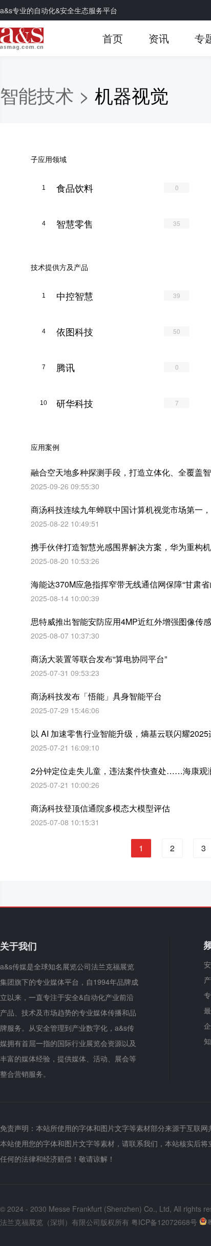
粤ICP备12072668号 (164, 1222)
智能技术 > (47, 95)
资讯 (159, 38)
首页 (112, 38)
